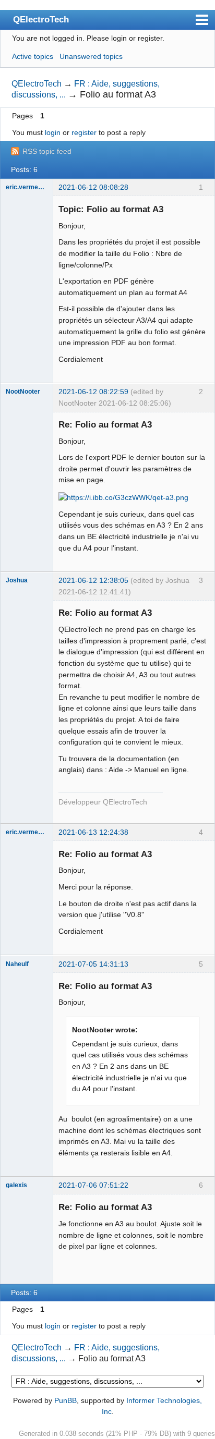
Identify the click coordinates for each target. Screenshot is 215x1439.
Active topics (32, 56)
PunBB (65, 1400)
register (84, 132)
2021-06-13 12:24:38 (93, 832)
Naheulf (17, 964)
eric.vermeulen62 (26, 187)
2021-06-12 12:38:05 (93, 580)
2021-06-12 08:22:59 (93, 391)
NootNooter (23, 391)
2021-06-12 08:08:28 (93, 187)
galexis (16, 1185)
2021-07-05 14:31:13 (93, 964)
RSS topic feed (46, 151)
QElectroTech (41, 19)
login (53, 132)
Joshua (17, 580)
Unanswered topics (91, 56)
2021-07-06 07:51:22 (93, 1185)
